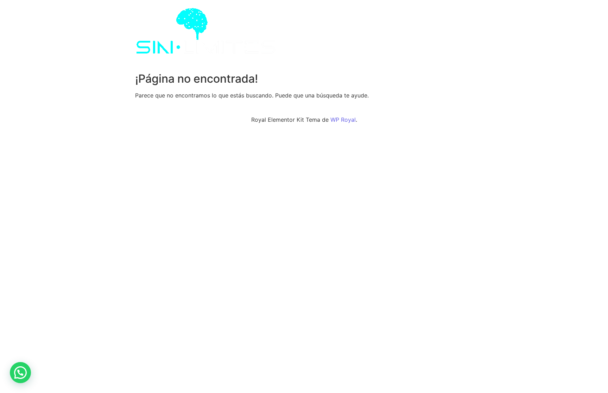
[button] (20, 372)
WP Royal (343, 119)
